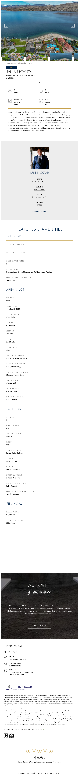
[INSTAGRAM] (34, 751)
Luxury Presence (53, 762)
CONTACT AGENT (40, 212)
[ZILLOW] (51, 751)
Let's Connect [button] (39, 625)
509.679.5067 (39, 190)
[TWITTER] (45, 751)
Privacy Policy (41, 773)
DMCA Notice (55, 773)
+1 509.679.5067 (15, 665)
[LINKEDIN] (39, 751)
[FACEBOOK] (28, 751)
